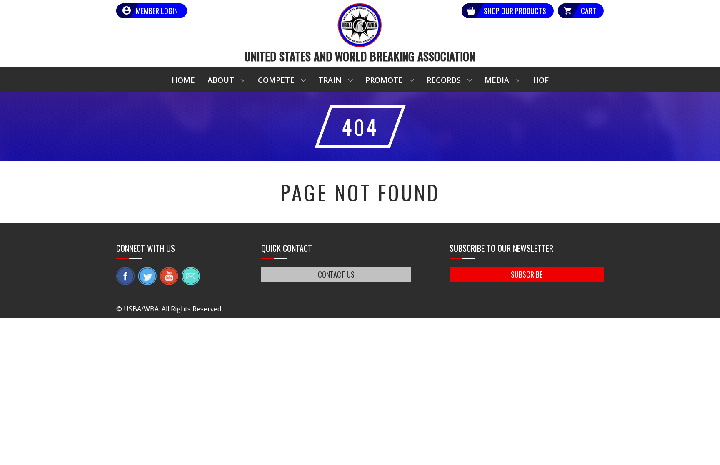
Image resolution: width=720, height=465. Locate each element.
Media (497, 80)
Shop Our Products (515, 10)
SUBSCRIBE (526, 274)
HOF (541, 80)
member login (157, 10)
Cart (588, 10)
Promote (384, 80)
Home (183, 80)
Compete (276, 80)
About (221, 80)
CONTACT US (336, 274)
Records (444, 80)
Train (330, 80)
